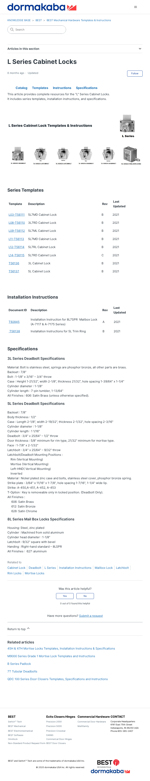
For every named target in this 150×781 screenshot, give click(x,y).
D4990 (49, 735)
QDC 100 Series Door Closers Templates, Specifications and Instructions (57, 679)
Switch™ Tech (15, 721)
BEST (39, 20)
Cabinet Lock (16, 568)
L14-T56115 (16, 255)
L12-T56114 (16, 247)
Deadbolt (35, 568)
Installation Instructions (75, 568)
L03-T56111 (17, 215)
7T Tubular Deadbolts (22, 671)
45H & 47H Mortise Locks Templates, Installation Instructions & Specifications (61, 648)
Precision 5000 (54, 726)
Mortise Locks (34, 573)
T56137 (14, 271)
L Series (50, 568)
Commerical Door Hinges (59, 739)
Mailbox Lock (104, 568)
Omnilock (13, 739)
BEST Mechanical (17, 726)
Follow (134, 73)
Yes (65, 595)
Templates (40, 87)
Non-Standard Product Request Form (27, 743)
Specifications (86, 87)
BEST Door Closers (56, 743)
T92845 (14, 322)
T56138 (14, 331)
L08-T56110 (17, 223)
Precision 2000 (54, 721)
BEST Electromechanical (20, 730)
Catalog (21, 87)
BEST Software (15, 735)
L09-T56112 (17, 231)
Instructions (62, 87)
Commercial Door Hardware (92, 721)
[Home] (41, 7)
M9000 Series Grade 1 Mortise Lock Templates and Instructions (51, 656)
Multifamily (83, 726)
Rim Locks (14, 573)
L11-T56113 (16, 239)
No (85, 595)
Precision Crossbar (56, 730)
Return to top (16, 629)
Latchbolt (122, 568)
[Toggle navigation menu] (136, 7)
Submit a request (91, 616)
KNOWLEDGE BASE (19, 20)
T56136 (14, 263)
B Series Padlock (19, 664)
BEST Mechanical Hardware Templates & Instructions (79, 20)
